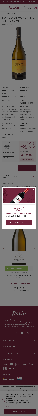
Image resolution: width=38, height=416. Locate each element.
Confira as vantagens (19, 222)
